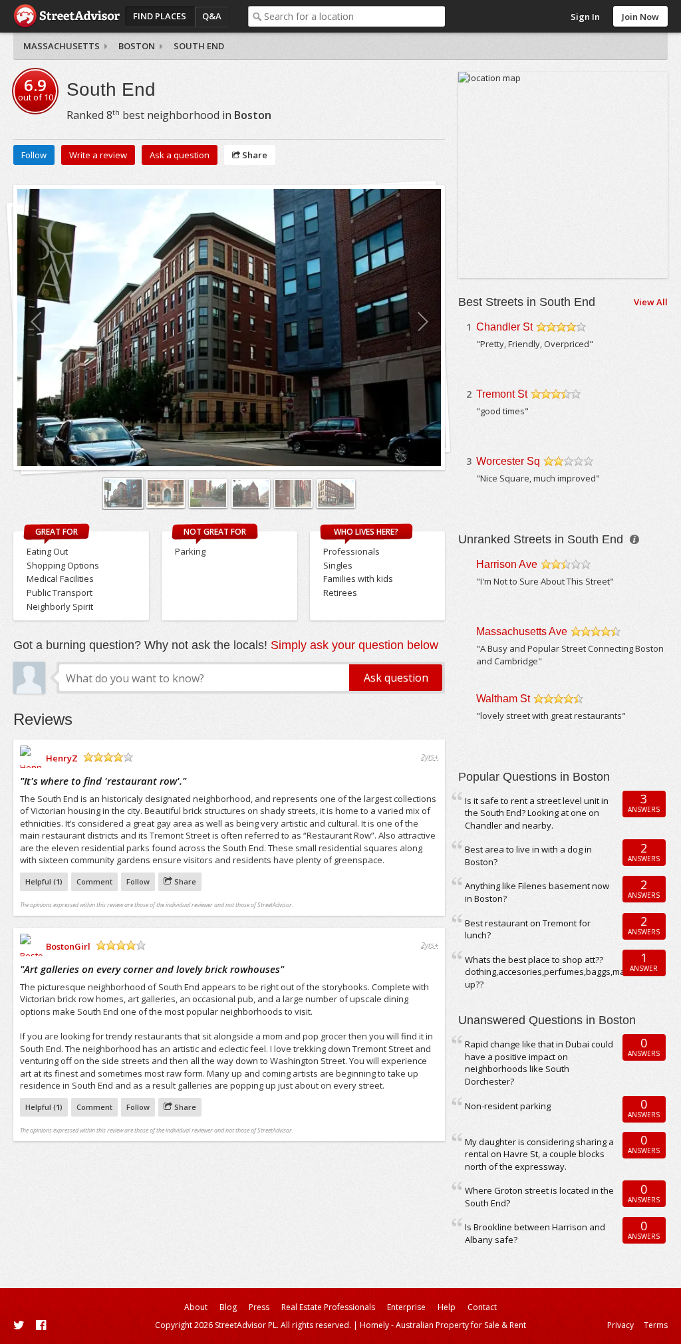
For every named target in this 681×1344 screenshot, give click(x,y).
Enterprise (406, 1307)
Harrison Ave (506, 564)
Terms (656, 1325)
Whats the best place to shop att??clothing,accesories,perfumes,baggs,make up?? (550, 972)
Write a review (98, 155)
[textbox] (355, 16)
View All (651, 302)
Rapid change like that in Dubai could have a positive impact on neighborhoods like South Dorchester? (539, 1062)
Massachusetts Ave (521, 631)
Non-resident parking (508, 1106)
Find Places (159, 16)
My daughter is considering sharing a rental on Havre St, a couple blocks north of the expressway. (539, 1154)
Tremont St (501, 394)
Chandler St (504, 327)
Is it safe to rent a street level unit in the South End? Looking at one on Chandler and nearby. (537, 813)
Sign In (585, 17)
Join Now (640, 17)
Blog (228, 1307)
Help (447, 1307)
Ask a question (179, 155)
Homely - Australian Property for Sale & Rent (443, 1325)
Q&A (211, 16)
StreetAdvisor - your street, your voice (66, 16)
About (195, 1307)
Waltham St (503, 698)
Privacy (620, 1325)
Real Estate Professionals (328, 1307)
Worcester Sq (508, 461)
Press (259, 1307)
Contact (482, 1307)
